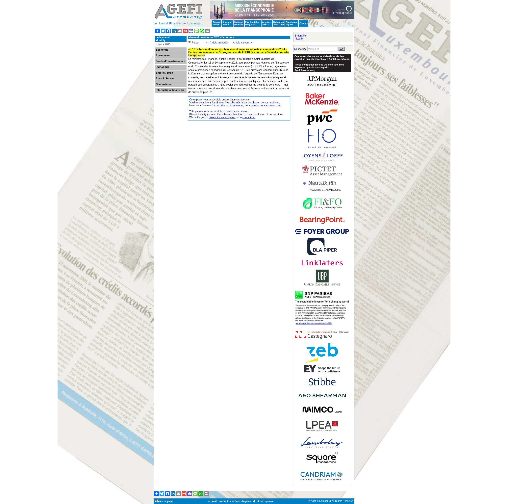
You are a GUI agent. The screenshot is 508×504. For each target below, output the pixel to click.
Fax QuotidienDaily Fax (252, 23)
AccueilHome (216, 23)
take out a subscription (222, 117)
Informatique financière (170, 90)
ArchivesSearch (266, 23)
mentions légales (240, 501)
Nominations (163, 84)
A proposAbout (227, 23)
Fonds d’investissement (170, 61)
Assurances (163, 55)
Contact (303, 23)
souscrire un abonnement (228, 105)
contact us (248, 117)
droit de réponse (263, 501)
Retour (195, 42)
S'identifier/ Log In (301, 37)
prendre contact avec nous (266, 105)
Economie (162, 49)
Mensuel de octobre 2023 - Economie (211, 37)
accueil (212, 501)
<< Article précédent (217, 42)
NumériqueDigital (291, 23)
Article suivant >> (243, 42)
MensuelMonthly (238, 23)
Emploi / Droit (164, 72)
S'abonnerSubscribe (278, 23)
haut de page (165, 501)
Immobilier (162, 67)
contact (223, 501)
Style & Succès (165, 78)
